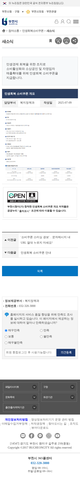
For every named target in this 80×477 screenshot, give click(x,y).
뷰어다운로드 (40, 427)
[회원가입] (62, 21)
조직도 (74, 423)
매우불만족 (15, 342)
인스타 (48, 436)
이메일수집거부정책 (14, 423)
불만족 (47, 336)
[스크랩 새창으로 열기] (50, 40)
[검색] (69, 21)
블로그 (23, 436)
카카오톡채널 (40, 436)
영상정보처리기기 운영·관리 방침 (52, 419)
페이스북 (31, 436)
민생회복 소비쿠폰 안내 (36, 252)
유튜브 (57, 436)
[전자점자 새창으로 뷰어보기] (58, 40)
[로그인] (56, 21)
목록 (40, 271)
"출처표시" (24, 211)
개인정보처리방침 (16, 419)
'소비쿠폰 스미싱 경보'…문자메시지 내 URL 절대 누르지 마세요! (45, 240)
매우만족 (13, 330)
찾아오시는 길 (57, 423)
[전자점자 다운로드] (66, 40)
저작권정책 (38, 423)
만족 (46, 330)
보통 (10, 336)
